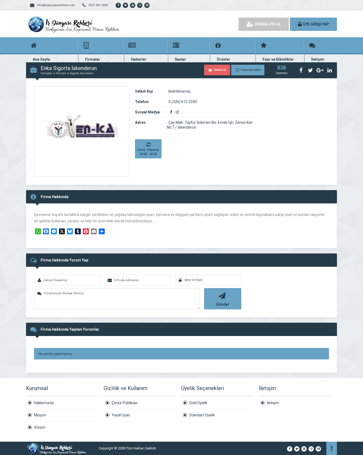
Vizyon (39, 427)
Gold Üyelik (198, 403)
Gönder (222, 304)
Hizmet (61, 73)
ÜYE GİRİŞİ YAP (316, 24)
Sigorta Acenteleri (82, 73)
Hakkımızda (44, 403)
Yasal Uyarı (121, 415)
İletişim (273, 403)
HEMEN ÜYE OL (268, 24)
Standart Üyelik (202, 415)
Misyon (40, 415)
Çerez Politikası (124, 403)
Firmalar (46, 73)
